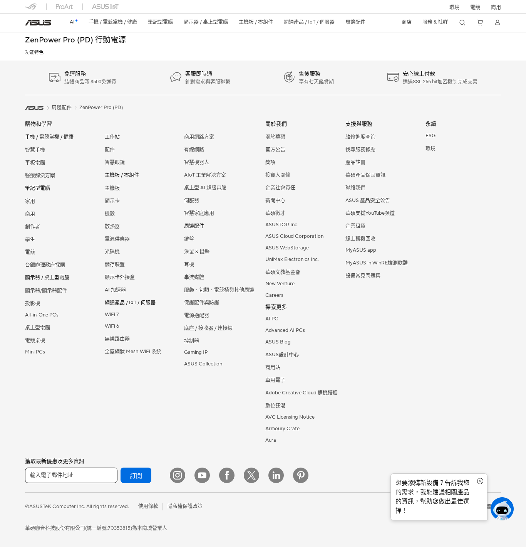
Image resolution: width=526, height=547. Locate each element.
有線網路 (194, 149)
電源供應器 (117, 239)
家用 (30, 201)
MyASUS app (360, 250)
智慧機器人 (196, 162)
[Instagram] (177, 475)
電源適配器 (196, 315)
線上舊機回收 (360, 239)
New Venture (280, 284)
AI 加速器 (115, 290)
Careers (274, 295)
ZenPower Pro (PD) (101, 107)
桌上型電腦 (37, 328)
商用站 (272, 367)
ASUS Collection (203, 364)
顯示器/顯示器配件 (46, 291)
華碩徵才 (275, 213)
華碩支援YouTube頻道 (370, 213)
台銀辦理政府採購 (45, 265)
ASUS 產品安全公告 (367, 200)
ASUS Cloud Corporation (294, 236)
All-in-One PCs (42, 315)
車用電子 (275, 380)
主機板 (112, 188)
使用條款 (148, 506)
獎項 (270, 162)
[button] (475, 6)
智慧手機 (35, 150)
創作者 (32, 227)
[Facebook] (227, 475)
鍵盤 (189, 239)
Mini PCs (35, 352)
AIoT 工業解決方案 (205, 175)
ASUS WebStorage (287, 248)
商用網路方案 (199, 137)
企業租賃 (355, 226)
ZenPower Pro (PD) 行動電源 (75, 40)
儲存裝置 (115, 264)
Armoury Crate (282, 429)
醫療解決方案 (40, 175)
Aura (270, 440)
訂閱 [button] (136, 476)
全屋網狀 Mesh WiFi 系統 (133, 351)
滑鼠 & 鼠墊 (196, 252)
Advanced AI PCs (285, 330)
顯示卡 (112, 201)
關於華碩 (275, 137)
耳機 (189, 264)
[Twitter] (251, 475)
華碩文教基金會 (282, 272)
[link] (38, 22)
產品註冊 (355, 162)
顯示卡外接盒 (120, 277)
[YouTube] (202, 475)
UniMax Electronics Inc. (292, 259)
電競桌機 (35, 340)
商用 (30, 214)
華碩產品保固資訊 (365, 175)
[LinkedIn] (276, 475)
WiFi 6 (112, 326)
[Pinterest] (300, 475)
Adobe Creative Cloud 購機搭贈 (301, 393)
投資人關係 (277, 175)
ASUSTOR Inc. (281, 225)
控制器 (191, 341)
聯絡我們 (355, 188)
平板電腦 (35, 163)
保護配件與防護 (201, 303)
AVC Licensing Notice (290, 417)
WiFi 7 (112, 314)
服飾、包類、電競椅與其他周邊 (219, 290)
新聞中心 (275, 200)
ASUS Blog (278, 342)
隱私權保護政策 (185, 506)
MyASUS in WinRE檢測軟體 (376, 263)
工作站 (112, 137)
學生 (30, 239)
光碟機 (112, 252)
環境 (454, 7)
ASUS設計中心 (282, 355)
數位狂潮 (275, 405)
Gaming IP (196, 352)
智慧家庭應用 (199, 213)
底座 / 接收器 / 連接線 (208, 328)
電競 (30, 252)
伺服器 (191, 200)
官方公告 (275, 149)
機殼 (110, 213)
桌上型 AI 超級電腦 (205, 188)
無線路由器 (117, 339)
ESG (430, 136)
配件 (110, 149)
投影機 (32, 303)
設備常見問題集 (362, 276)
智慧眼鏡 (115, 162)
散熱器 (112, 226)
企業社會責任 (280, 188)
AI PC (271, 319)
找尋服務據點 (360, 149)
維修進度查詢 (360, 137)
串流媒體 (194, 277)
